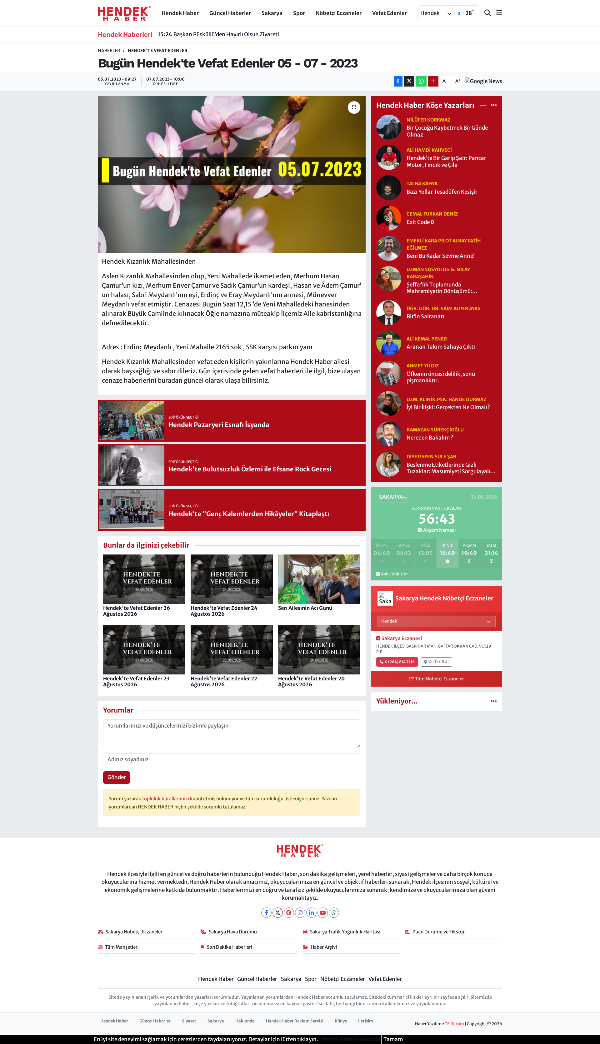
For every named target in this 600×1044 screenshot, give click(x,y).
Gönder (117, 777)
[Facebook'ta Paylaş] (398, 81)
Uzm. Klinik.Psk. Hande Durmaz (446, 399)
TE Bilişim (454, 1024)
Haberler (109, 50)
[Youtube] (323, 912)
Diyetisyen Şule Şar (431, 457)
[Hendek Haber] (124, 13)
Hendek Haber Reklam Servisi (294, 1021)
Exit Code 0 (420, 222)
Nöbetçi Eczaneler (339, 13)
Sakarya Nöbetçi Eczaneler (134, 932)
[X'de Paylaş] (409, 81)
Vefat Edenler (389, 13)
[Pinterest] (289, 912)
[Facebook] (266, 912)
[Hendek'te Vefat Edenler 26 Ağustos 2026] (144, 578)
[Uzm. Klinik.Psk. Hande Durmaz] (388, 403)
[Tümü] (494, 105)
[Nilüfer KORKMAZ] (388, 126)
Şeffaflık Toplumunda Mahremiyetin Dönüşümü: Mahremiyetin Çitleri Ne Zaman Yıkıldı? (446, 288)
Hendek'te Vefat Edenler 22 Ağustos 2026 (224, 681)
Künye (341, 1021)
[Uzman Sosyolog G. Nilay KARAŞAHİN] (388, 278)
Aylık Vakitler (394, 574)
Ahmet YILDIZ (423, 366)
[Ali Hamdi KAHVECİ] (388, 157)
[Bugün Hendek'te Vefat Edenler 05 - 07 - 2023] (232, 174)
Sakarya (272, 13)
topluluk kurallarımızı (166, 799)
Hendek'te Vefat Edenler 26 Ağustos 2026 (136, 611)
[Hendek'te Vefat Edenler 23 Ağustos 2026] (144, 649)
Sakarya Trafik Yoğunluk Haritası (345, 932)
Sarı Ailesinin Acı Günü (305, 608)
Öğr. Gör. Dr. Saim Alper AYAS (443, 308)
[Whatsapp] (334, 912)
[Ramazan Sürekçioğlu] (388, 433)
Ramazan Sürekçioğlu (435, 430)
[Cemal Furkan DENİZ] (388, 217)
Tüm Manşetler (121, 947)
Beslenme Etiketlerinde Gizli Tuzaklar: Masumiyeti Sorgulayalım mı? (451, 468)
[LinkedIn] (311, 912)
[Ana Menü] (496, 13)
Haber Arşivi (324, 947)
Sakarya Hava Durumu (233, 932)
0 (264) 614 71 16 (400, 661)
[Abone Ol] (483, 81)
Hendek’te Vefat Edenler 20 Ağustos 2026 (311, 681)
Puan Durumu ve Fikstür (438, 932)
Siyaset (189, 1021)
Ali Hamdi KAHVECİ (429, 150)
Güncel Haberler (230, 13)
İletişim (365, 1021)
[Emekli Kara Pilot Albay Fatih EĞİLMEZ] (388, 248)
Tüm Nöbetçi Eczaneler (439, 679)
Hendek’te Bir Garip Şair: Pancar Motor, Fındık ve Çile (446, 161)
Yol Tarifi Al (438, 661)
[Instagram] (300, 912)
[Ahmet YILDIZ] (388, 372)
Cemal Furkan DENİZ (432, 214)
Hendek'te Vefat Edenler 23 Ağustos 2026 (136, 681)
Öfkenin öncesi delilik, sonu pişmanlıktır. (441, 377)
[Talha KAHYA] (388, 187)
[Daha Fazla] (433, 81)
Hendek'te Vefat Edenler (158, 50)
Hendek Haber (180, 13)
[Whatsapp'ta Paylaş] (421, 81)
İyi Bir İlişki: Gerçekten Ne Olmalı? (448, 407)
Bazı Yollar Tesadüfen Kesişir (442, 192)
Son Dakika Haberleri (229, 947)
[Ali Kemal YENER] (388, 342)
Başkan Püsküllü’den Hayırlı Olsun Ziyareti (218, 34)
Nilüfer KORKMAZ (428, 120)
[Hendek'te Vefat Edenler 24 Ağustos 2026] (232, 578)
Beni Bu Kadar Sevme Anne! (441, 256)
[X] (277, 912)
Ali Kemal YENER (427, 339)
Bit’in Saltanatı (425, 316)
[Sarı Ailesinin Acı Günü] (319, 578)
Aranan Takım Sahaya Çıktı (441, 347)
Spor (299, 13)
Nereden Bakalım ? (430, 438)
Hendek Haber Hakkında (349, 1039)
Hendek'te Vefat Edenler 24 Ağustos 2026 (224, 611)
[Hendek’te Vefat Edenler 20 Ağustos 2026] (319, 649)
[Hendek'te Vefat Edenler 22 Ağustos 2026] (232, 649)
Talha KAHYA (422, 183)
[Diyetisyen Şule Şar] (388, 463)
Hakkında (245, 1021)
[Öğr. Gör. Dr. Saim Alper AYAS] (388, 312)
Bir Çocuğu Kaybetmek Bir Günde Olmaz (447, 131)
